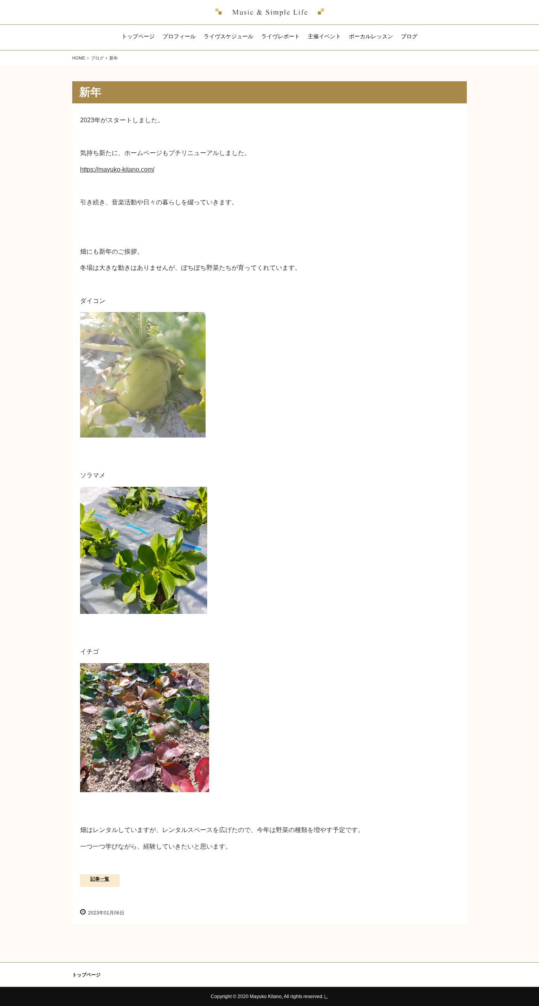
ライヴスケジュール (228, 36)
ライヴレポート (280, 36)
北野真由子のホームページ (269, 12)
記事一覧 (99, 879)
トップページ (138, 36)
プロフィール (179, 36)
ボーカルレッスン (371, 36)
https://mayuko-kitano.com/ (117, 169)
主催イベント (324, 36)
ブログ (409, 36)
